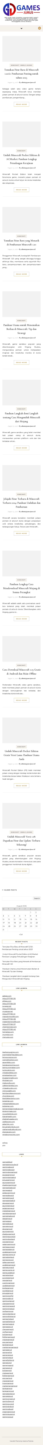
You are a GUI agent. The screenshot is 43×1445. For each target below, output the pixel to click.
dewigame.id (7, 1229)
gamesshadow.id (8, 1188)
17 (3, 923)
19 (15, 923)
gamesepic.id (7, 1327)
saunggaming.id (8, 1183)
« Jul (21, 934)
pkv (3, 1145)
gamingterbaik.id (9, 1177)
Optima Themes (28, 1441)
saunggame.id (7, 1231)
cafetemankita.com (10, 1086)
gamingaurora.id (8, 1237)
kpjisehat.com (7, 1101)
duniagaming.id (8, 1175)
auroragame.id (8, 1278)
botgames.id (7, 1334)
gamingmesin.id (8, 1399)
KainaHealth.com (9, 1117)
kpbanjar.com (7, 1106)
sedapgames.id (8, 1208)
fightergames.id (8, 1337)
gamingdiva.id (7, 1409)
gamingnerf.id (7, 1296)
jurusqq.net (6, 1006)
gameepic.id (7, 1368)
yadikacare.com (8, 1122)
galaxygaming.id (8, 1244)
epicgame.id (7, 1378)
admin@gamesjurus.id (28, 82)
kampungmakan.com (11, 1068)
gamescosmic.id (8, 1255)
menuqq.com (7, 1037)
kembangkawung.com (11, 1093)
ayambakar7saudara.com (12, 1055)
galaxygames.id (8, 1262)
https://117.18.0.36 (9, 999)
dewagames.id (8, 1203)
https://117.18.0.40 (9, 1029)
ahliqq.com (6, 1001)
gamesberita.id (8, 1257)
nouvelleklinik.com (9, 1114)
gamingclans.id (8, 1301)
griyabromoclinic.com (11, 1135)
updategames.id (8, 1265)
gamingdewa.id (8, 1170)
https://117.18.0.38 (9, 1019)
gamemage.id (7, 1365)
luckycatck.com (8, 1070)
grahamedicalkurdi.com (11, 1129)
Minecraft (15, 65)
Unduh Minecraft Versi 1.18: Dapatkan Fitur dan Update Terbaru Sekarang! (21, 840)
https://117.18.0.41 (8, 1014)
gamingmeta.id (8, 1309)
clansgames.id (7, 1329)
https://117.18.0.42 (9, 1009)
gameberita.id (7, 1275)
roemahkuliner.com (10, 1060)
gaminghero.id (8, 1401)
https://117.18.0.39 (9, 1004)
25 (9, 926)
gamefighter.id (8, 1360)
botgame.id (6, 1371)
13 (20, 919)
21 (26, 923)
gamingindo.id (8, 1407)
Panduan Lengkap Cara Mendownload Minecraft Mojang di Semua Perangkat (21, 588)
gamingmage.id (8, 1306)
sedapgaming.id (8, 1193)
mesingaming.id (8, 1412)
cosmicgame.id (8, 1283)
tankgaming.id (8, 1391)
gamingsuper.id (8, 1414)
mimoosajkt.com (9, 1091)
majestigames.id (8, 1211)
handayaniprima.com (10, 1065)
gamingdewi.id (8, 1167)
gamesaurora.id (8, 1247)
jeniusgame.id (7, 1293)
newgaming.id (7, 1242)
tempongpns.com (9, 1057)
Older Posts (10, 890)
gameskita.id (7, 1162)
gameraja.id (6, 1221)
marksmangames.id (10, 1347)
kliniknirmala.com (9, 1111)
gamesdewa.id (8, 1195)
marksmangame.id (9, 1386)
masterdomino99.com (11, 1022)
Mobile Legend (26, 65)
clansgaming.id (8, 1304)
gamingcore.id (8, 1404)
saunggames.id (8, 1206)
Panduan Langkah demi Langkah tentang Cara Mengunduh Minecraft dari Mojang (21, 417)
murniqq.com (7, 1035)
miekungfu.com (8, 1083)
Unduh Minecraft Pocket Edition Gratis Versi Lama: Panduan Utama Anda (21, 755)
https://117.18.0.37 (9, 1024)
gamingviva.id (7, 1417)
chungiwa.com (8, 1096)
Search (37, 898)
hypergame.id (7, 1383)
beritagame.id (7, 1288)
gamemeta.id (7, 1358)
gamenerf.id (7, 1353)
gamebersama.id (9, 1213)
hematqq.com (8, 1032)
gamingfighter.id (8, 1316)
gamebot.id (6, 1363)
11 (9, 919)
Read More (21, 104)
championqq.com (9, 1027)
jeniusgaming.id (8, 1180)
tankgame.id (7, 1389)
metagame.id (7, 1373)
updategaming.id (9, 1252)
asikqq (4, 1143)
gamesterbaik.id (8, 1201)
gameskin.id (7, 1350)
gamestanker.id (8, 1394)
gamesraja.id (7, 1190)
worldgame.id (7, 1291)
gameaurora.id (8, 1267)
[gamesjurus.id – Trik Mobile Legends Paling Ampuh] (21, 10)
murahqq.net (7, 1011)
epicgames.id (7, 1342)
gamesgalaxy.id (8, 1249)
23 (37, 923)
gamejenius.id (7, 1226)
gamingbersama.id (9, 1172)
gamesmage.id (8, 1324)
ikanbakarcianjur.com (10, 1098)
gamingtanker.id (8, 1314)
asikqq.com (6, 996)
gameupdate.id (8, 1273)
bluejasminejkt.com (10, 1078)
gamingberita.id (8, 1239)
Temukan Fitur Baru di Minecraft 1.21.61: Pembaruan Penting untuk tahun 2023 (21, 73)
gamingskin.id (7, 1298)
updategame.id (8, 1286)
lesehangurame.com (10, 1052)
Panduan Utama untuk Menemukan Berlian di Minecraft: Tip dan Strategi (21, 329)
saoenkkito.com (8, 1062)
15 (31, 919)
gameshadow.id (8, 1216)
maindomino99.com (10, 1017)
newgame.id (7, 1280)
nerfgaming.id (7, 1311)
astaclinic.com (8, 1124)
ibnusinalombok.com (10, 1127)
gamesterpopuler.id (10, 1165)
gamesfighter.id (8, 1322)
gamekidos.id (7, 1396)
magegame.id (7, 1381)
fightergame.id (8, 1376)
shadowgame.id (8, 1234)
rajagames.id (7, 1219)
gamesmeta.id (8, 1319)
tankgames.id (7, 1345)
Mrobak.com (7, 1080)
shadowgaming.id (9, 1185)
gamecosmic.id (8, 1270)
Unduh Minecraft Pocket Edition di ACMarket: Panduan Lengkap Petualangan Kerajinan (21, 159)
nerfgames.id (7, 1332)
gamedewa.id (7, 1224)
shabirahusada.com (10, 1119)
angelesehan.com (9, 1075)
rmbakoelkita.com (9, 1073)
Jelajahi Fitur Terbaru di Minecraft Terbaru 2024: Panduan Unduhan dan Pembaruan (21, 502)
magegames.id (8, 1340)
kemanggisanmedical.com (12, 1109)
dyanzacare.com (8, 1132)
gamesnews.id (7, 1260)
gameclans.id (7, 1355)
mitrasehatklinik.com (10, 1104)
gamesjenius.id (8, 1198)
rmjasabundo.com (9, 1088)
